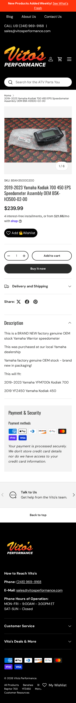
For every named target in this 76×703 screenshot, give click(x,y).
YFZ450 (26, 689)
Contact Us (53, 16)
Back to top (38, 515)
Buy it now (38, 268)
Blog (9, 16)
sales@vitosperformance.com (27, 31)
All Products (11, 685)
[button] (60, 59)
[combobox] (38, 82)
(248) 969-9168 (28, 582)
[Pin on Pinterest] (35, 302)
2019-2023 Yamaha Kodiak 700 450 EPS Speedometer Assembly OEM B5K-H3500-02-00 (36, 99)
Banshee (28, 685)
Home (7, 95)
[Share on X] (18, 302)
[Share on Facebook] (27, 302)
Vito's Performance (25, 678)
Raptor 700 (11, 689)
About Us (29, 16)
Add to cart (52, 256)
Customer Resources (16, 692)
